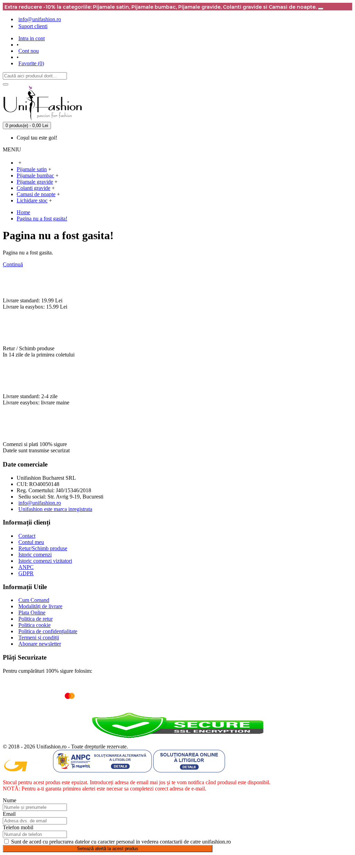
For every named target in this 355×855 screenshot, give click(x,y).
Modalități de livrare (40, 606)
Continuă (13, 264)
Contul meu (31, 542)
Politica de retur (35, 619)
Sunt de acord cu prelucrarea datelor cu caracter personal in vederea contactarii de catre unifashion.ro (121, 842)
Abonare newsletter (39, 644)
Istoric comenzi (35, 555)
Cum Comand (33, 600)
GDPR (26, 573)
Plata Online (31, 612)
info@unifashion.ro (39, 503)
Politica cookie (34, 625)
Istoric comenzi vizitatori (45, 561)
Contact (26, 536)
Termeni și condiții (38, 637)
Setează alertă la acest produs (107, 848)
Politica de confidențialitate (47, 631)
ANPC (26, 567)
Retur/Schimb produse (42, 548)
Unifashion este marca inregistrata (55, 509)
